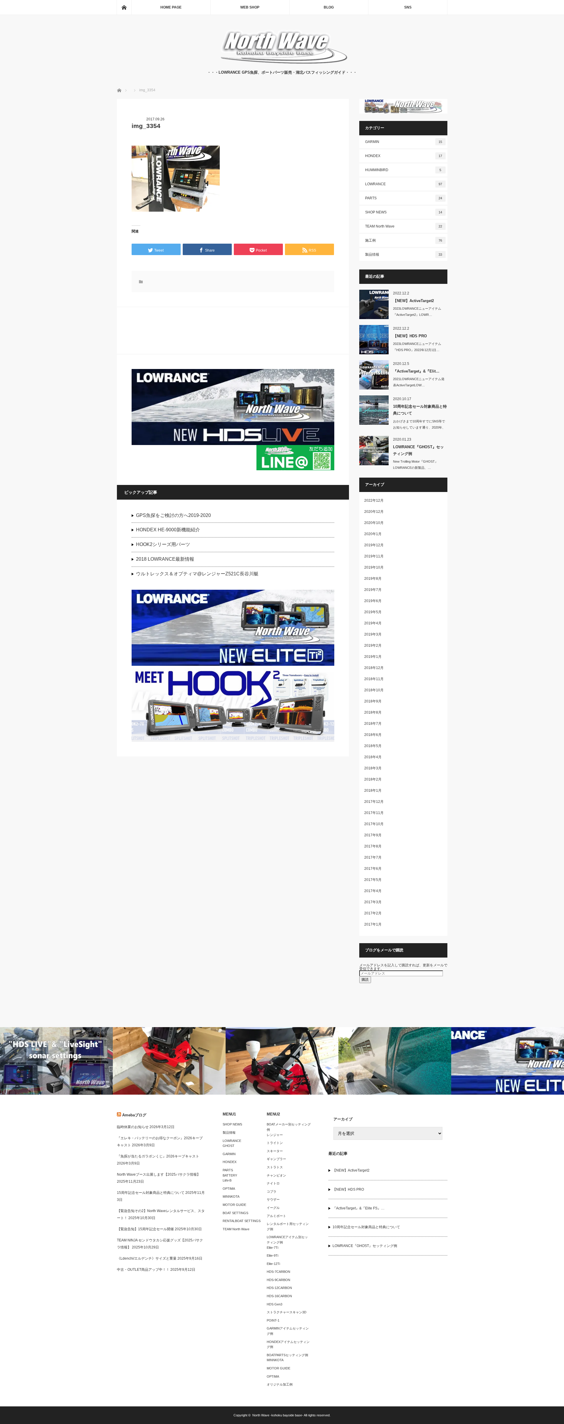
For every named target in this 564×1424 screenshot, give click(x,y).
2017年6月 (373, 869)
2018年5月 (373, 746)
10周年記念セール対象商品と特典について (420, 409)
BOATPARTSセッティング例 (287, 1355)
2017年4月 (373, 891)
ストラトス (275, 1167)
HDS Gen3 (274, 1304)
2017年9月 (373, 835)
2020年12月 (374, 512)
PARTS (403, 198)
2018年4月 (373, 757)
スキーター (275, 1151)
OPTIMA (229, 1188)
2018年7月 (373, 724)
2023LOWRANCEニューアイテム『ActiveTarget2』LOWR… (417, 311)
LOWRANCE (403, 184)
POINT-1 (273, 1320)
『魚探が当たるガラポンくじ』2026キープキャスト (158, 1156)
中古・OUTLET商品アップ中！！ (143, 1270)
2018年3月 (373, 768)
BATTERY (230, 1175)
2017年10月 (374, 824)
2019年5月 (373, 612)
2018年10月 (374, 690)
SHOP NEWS (403, 212)
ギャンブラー (276, 1159)
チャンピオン (276, 1175)
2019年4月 (373, 623)
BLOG (329, 7)
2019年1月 (373, 657)
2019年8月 (373, 579)
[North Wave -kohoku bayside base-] (282, 63)
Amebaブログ (134, 1115)
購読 (365, 980)
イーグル (273, 1207)
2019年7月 (373, 590)
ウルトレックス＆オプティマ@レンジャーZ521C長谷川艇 (197, 573)
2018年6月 (373, 735)
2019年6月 (373, 601)
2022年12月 (374, 500)
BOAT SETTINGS (235, 1213)
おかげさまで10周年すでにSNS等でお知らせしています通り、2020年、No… (419, 427)
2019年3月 (373, 634)
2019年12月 (374, 545)
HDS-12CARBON (279, 1288)
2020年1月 (373, 534)
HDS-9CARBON (278, 1280)
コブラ (271, 1191)
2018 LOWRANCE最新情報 (165, 559)
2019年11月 (374, 556)
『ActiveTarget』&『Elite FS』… (359, 1208)
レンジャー (275, 1135)
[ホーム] (124, 7)
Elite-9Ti (272, 1255)
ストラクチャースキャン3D (286, 1312)
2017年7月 (373, 857)
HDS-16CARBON (279, 1296)
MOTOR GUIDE (234, 1204)
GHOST (228, 1145)
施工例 (403, 240)
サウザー (273, 1199)
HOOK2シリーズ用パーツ (163, 544)
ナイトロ (273, 1183)
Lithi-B (227, 1180)
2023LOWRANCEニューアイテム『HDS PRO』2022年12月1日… (417, 347)
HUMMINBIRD (403, 170)
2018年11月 (374, 679)
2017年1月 (373, 924)
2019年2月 (373, 645)
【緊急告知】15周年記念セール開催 (145, 1229)
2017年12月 (374, 802)
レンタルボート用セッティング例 (288, 1226)
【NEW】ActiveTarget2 (413, 301)
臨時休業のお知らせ (133, 1127)
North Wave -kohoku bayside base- (277, 1415)
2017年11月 (374, 813)
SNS (408, 7)
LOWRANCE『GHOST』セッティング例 (418, 450)
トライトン (275, 1143)
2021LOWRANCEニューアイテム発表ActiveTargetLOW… (418, 382)
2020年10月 (374, 523)
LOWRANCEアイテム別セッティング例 (287, 1239)
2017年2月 (373, 913)
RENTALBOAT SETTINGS (242, 1221)
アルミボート (276, 1216)
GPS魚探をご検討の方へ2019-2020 (173, 515)
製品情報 (403, 254)
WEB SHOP (249, 7)
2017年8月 (373, 846)
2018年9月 (373, 701)
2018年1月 (373, 790)
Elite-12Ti (273, 1263)
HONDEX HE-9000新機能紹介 (168, 529)
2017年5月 (373, 880)
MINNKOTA (231, 1196)
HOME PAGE (171, 7)
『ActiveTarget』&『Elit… (416, 371)
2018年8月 (373, 712)
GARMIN (403, 142)
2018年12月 (374, 668)
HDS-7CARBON (278, 1271)
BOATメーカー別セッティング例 (289, 1127)
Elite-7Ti (272, 1247)
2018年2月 (373, 779)
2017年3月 (373, 902)
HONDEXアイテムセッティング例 (288, 1344)
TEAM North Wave (403, 226)
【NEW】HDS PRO (410, 336)
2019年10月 (374, 567)
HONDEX (403, 156)
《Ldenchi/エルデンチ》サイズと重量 (147, 1258)
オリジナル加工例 (280, 1384)
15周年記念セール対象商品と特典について (150, 1193)
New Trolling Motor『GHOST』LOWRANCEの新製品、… (415, 464)
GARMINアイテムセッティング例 (288, 1331)
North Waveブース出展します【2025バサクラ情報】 (158, 1174)
